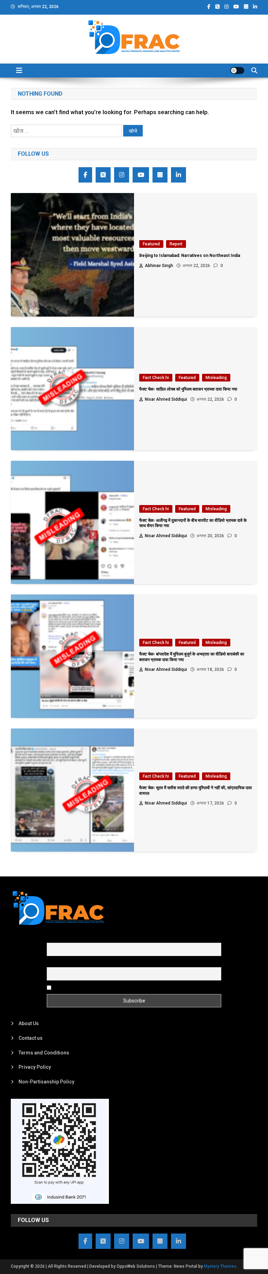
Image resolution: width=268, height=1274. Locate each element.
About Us (28, 1023)
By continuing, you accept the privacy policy (101, 987)
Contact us (30, 1038)
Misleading (216, 377)
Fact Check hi (156, 377)
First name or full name (72, 939)
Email (53, 963)
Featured (151, 244)
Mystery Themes (220, 1266)
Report (176, 244)
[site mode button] (237, 70)
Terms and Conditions (43, 1053)
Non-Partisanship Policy (46, 1081)
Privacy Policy (34, 1067)
